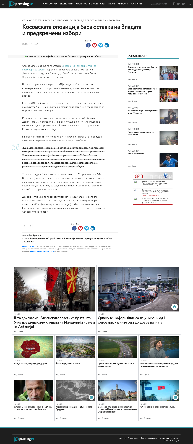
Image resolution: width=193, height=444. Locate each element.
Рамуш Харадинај (95, 238)
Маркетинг (134, 438)
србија (109, 238)
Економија (66, 4)
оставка (59, 238)
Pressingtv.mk (28, 246)
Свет (102, 4)
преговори (29, 241)
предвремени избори (42, 238)
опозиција (70, 238)
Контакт (176, 438)
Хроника (81, 4)
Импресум (123, 438)
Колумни (136, 4)
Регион (93, 4)
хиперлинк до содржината (42, 251)
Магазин (123, 4)
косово (80, 238)
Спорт (111, 4)
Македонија (50, 4)
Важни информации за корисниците (156, 438)
